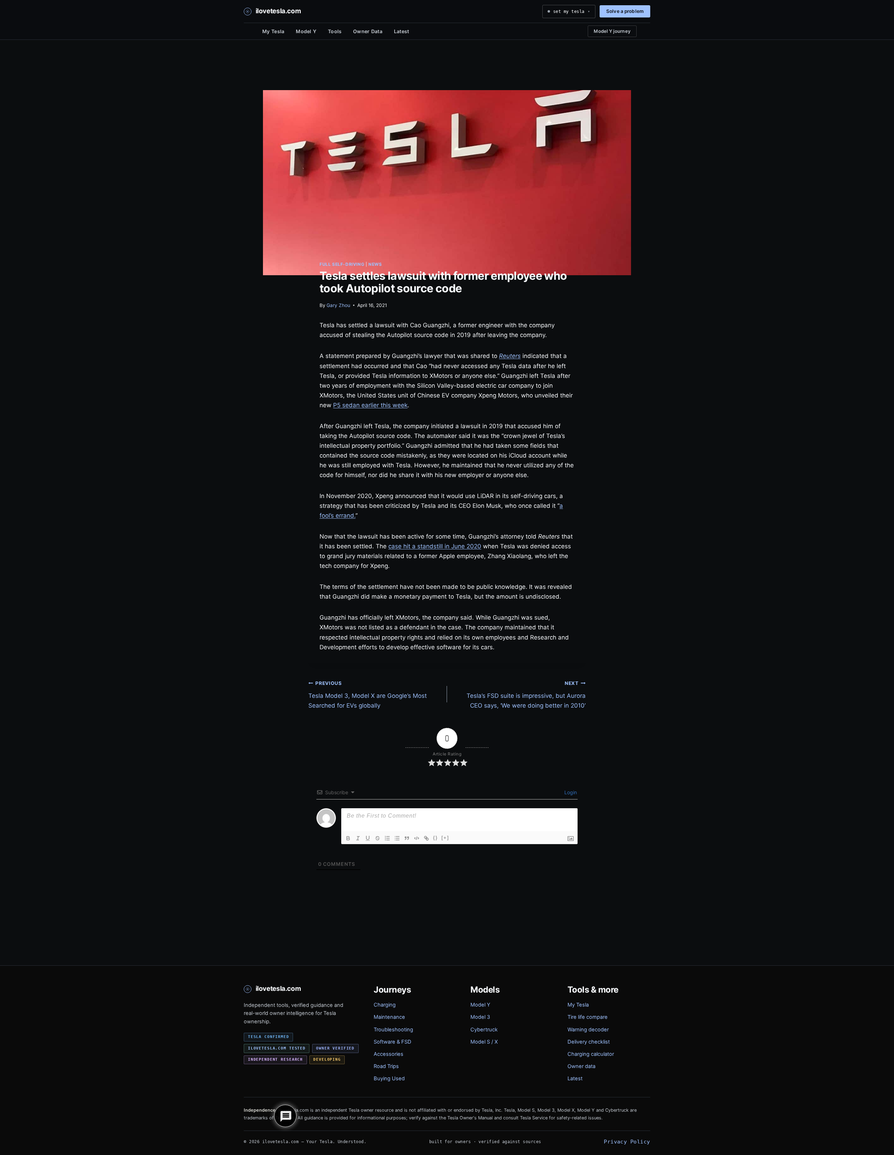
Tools (335, 31)
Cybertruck (484, 1029)
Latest (401, 31)
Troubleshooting (393, 1029)
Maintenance (389, 1017)
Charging (385, 1005)
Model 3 (480, 1017)
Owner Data (367, 31)
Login (570, 792)
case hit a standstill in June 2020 (434, 546)
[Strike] (377, 838)
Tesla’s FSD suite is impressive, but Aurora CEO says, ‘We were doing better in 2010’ (526, 694)
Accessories (388, 1054)
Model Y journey (612, 31)
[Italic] (358, 838)
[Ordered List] (387, 838)
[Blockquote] (407, 838)
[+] (445, 837)
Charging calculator (590, 1054)
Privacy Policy (627, 1142)
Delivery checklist (588, 1042)
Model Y (306, 31)
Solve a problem (625, 11)
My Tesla (273, 31)
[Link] (426, 838)
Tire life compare (587, 1017)
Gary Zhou (338, 305)
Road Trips (386, 1066)
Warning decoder (588, 1029)
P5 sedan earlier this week (370, 405)
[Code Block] (417, 838)
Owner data (581, 1066)
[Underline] (368, 838)
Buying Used (389, 1078)
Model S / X (484, 1042)
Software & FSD (392, 1042)
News (375, 264)
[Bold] (348, 838)
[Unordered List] (397, 838)
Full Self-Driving (342, 264)
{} (435, 837)
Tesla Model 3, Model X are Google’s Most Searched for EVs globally (367, 694)
